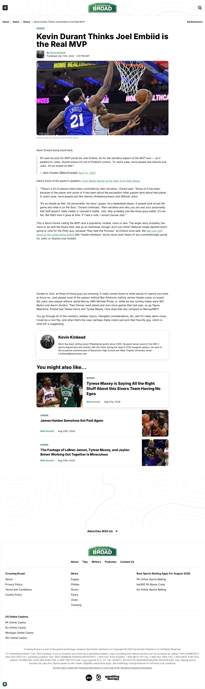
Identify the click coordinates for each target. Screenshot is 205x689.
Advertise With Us (100, 531)
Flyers (74, 594)
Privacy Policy (13, 584)
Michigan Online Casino (19, 632)
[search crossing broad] (199, 7)
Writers (96, 561)
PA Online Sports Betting (151, 579)
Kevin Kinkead (58, 52)
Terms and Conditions (18, 589)
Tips (85, 561)
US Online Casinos (16, 616)
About (74, 561)
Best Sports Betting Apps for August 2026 (163, 573)
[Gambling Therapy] (112, 677)
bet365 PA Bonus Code (151, 584)
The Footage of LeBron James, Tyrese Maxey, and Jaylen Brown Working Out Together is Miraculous (84, 452)
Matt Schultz (93, 401)
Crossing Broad (15, 573)
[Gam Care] (98, 678)
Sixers (41, 28)
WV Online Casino (16, 637)
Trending (76, 605)
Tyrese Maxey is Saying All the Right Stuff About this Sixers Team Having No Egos (123, 388)
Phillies (75, 584)
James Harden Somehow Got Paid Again (71, 420)
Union (74, 599)
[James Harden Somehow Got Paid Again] (155, 423)
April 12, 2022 (86, 172)
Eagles (75, 579)
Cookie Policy (13, 594)
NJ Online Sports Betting (151, 589)
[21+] (89, 678)
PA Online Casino (15, 622)
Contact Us (127, 561)
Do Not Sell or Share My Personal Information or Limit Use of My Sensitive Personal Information (102, 667)
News (74, 573)
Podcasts (110, 561)
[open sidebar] (5, 7)
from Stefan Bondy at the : (111, 180)
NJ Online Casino (15, 627)
